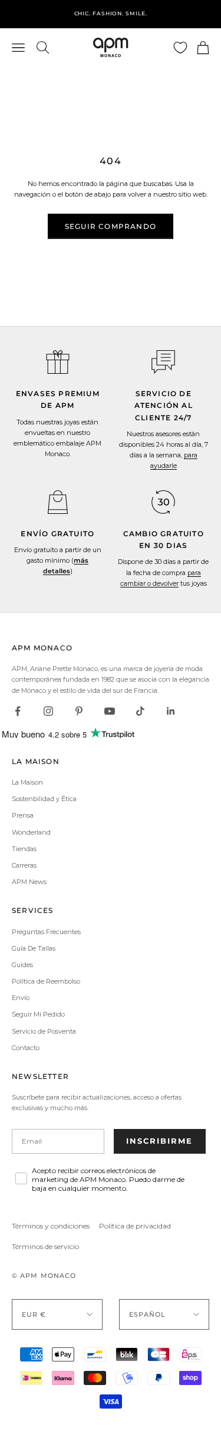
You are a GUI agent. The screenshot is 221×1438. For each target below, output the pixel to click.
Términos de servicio (45, 1246)
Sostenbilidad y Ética (44, 799)
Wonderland (31, 832)
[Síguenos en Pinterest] (79, 711)
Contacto (25, 1048)
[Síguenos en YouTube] (110, 711)
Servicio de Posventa (44, 1031)
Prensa (23, 815)
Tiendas (24, 849)
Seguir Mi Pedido (38, 1014)
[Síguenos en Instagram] (48, 711)
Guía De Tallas (33, 948)
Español (147, 1314)
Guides (22, 965)
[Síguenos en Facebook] (18, 711)
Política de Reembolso (46, 981)
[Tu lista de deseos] (180, 47)
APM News (29, 882)
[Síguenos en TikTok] (140, 711)
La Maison (27, 782)
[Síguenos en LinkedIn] (171, 711)
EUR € (34, 1314)
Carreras (24, 865)
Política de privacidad (135, 1225)
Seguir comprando (110, 226)
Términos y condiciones (51, 1225)
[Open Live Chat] (163, 362)
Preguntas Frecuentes (46, 932)
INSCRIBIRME (159, 1140)
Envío (20, 998)
